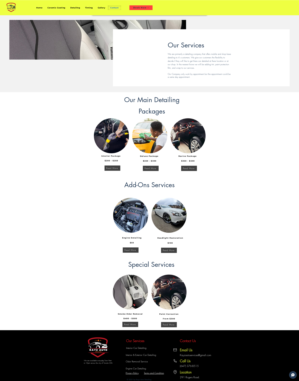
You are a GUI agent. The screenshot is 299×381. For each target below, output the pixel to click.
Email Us (186, 350)
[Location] (175, 372)
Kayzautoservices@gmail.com (195, 355)
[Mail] (175, 350)
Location (186, 372)
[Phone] (175, 361)
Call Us (185, 361)
